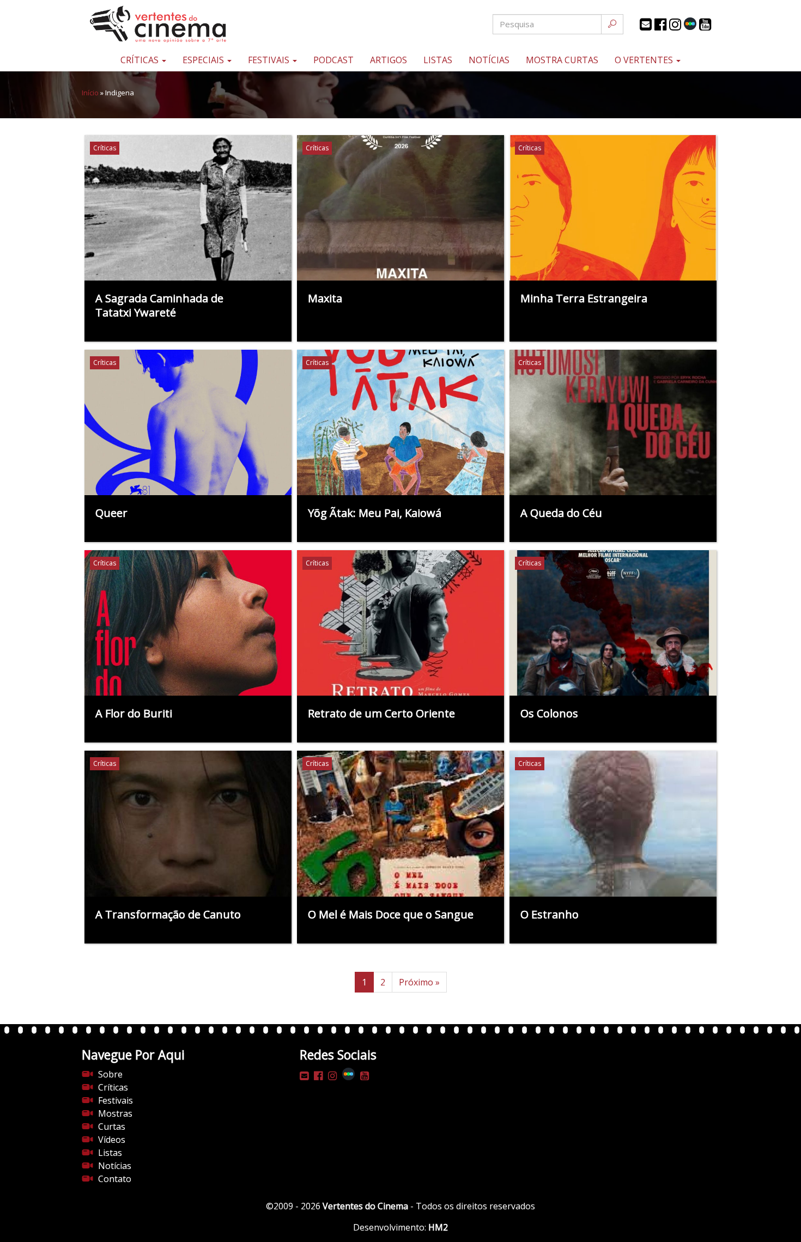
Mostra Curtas (562, 60)
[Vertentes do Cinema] (188, 24)
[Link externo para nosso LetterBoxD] (690, 23)
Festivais (270, 60)
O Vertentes (645, 60)
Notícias (489, 60)
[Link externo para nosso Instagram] (675, 24)
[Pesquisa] (612, 24)
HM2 (438, 1227)
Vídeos (111, 1140)
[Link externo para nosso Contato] (646, 24)
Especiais (204, 60)
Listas (437, 60)
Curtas (111, 1127)
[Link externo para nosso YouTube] (705, 24)
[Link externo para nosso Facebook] (660, 24)
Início (90, 93)
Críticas (140, 60)
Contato (114, 1179)
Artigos (388, 60)
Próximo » (419, 982)
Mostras (115, 1113)
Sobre (110, 1074)
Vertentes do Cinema (365, 1206)
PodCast (333, 60)
